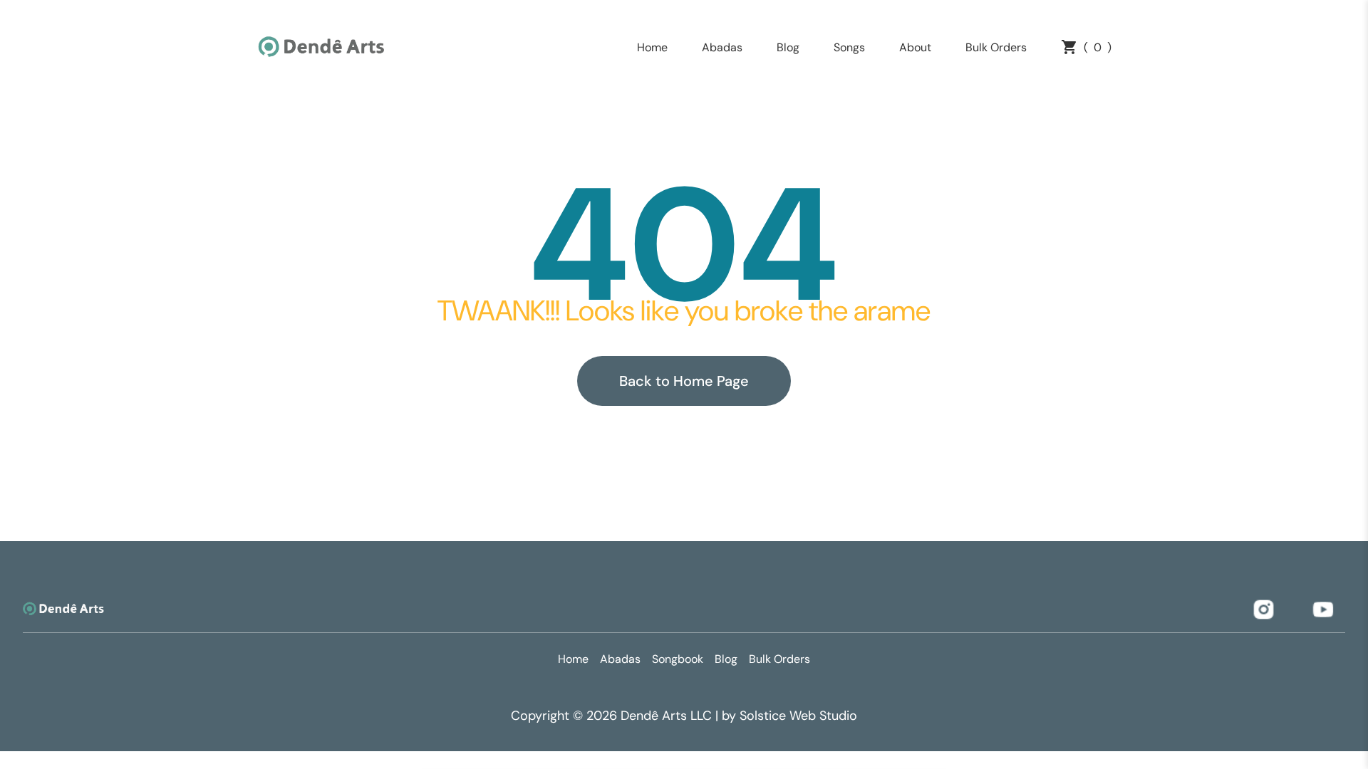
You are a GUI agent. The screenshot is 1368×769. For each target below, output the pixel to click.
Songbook (677, 659)
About (915, 47)
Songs (849, 47)
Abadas (722, 47)
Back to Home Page (684, 381)
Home (652, 47)
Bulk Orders (996, 47)
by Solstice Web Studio (789, 715)
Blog (788, 47)
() (1098, 47)
